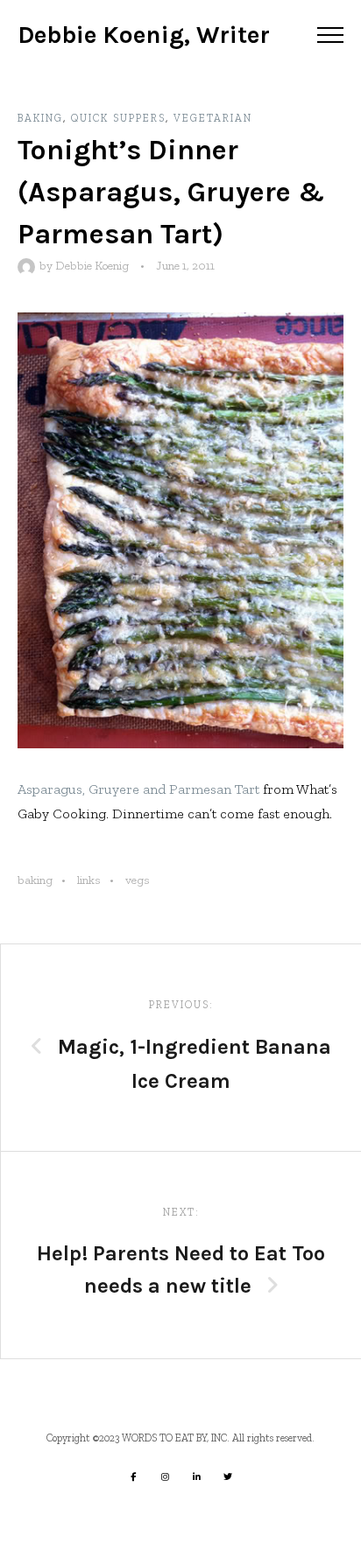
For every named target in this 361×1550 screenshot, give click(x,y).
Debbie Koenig (92, 265)
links (89, 880)
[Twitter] (228, 1476)
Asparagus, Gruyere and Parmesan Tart (138, 789)
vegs (137, 880)
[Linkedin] (196, 1476)
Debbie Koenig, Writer (144, 34)
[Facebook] (133, 1476)
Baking (40, 118)
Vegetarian (212, 118)
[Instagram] (164, 1476)
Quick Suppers (118, 118)
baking (35, 880)
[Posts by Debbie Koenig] (28, 265)
